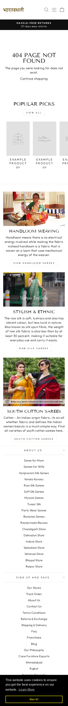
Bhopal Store (34, 560)
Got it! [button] (34, 699)
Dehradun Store (34, 535)
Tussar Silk (34, 504)
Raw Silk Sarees (34, 348)
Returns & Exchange (34, 619)
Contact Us (34, 606)
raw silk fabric (20, 331)
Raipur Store (34, 566)
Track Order (34, 594)
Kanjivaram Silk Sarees (34, 473)
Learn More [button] (27, 689)
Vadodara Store (34, 547)
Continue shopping (34, 78)
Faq (34, 631)
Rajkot (34, 668)
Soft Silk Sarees (34, 491)
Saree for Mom (34, 460)
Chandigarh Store (34, 529)
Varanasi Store (34, 554)
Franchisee (34, 637)
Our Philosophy (34, 650)
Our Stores (34, 588)
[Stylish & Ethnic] (34, 289)
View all (34, 112)
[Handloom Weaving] (34, 209)
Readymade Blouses (33, 522)
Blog (34, 644)
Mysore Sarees (33, 498)
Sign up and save (33, 577)
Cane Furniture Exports (34, 656)
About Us (33, 450)
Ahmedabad (34, 662)
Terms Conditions (34, 612)
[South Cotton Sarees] (34, 382)
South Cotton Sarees (34, 438)
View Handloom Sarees (34, 263)
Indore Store (34, 541)
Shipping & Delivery (34, 625)
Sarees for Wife (34, 466)
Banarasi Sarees (34, 516)
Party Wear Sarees (34, 510)
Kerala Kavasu (34, 479)
